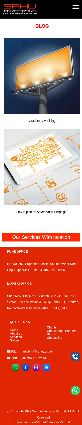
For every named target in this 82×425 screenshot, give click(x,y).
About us (16, 333)
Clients (51, 327)
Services (16, 337)
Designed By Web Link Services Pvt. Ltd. (43, 422)
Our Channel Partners (61, 330)
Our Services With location (41, 237)
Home (14, 330)
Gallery (15, 340)
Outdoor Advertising (42, 121)
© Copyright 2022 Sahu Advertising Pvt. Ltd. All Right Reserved (43, 414)
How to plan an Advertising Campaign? (42, 212)
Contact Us (54, 337)
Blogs (51, 334)
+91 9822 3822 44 (26, 358)
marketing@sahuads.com (30, 351)
